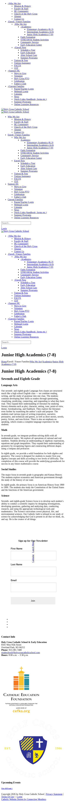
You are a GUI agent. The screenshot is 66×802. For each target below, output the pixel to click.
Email (14, 580)
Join (33, 600)
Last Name (16, 564)
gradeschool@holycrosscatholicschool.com (20, 652)
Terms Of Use (7, 797)
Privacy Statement (54, 794)
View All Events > (7, 788)
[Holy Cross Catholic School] (15, 109)
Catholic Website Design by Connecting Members (23, 799)
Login (4, 228)
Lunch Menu (33, 547)
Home (4, 361)
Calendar (33, 558)
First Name (16, 548)
